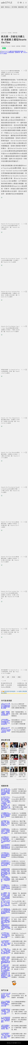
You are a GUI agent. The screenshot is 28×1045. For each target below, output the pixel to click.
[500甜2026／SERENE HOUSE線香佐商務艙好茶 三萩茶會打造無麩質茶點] (6, 863)
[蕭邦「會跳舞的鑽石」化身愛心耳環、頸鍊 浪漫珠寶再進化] (6, 714)
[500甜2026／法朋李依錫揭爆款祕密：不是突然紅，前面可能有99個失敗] (6, 831)
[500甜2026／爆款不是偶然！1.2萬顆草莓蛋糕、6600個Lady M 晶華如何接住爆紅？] (6, 839)
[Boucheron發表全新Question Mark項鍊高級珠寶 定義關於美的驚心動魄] (6, 706)
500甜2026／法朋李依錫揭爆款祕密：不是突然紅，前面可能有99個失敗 (19, 831)
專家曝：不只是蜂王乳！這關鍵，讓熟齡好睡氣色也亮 (4, 750)
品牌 (8, 677)
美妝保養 (21, 7)
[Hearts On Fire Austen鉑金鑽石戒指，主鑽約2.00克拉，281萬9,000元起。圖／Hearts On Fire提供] (14, 542)
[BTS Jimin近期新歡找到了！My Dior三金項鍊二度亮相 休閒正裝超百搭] (6, 730)
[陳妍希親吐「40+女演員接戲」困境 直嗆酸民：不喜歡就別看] (6, 879)
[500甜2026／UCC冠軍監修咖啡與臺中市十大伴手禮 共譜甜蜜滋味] (6, 887)
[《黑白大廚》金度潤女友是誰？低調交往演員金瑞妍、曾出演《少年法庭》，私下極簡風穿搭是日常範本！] (6, 967)
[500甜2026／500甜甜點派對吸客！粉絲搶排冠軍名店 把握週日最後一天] (6, 815)
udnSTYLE (4, 32)
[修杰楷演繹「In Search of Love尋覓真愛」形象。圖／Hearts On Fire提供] (14, 652)
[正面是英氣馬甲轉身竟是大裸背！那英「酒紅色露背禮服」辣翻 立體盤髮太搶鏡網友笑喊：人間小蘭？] (6, 871)
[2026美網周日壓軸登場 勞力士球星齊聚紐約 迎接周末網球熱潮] (6, 847)
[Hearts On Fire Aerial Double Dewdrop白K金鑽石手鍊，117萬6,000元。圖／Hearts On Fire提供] (14, 473)
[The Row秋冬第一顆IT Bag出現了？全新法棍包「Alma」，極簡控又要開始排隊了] (6, 903)
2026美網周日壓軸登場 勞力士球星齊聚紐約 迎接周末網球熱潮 (19, 847)
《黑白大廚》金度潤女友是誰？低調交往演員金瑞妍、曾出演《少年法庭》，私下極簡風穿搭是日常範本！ (18, 969)
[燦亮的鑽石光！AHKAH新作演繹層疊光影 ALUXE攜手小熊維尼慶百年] (6, 722)
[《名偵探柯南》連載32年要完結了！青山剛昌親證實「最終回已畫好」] (6, 1020)
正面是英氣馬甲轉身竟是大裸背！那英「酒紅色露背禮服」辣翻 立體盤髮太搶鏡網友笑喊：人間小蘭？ (19, 873)
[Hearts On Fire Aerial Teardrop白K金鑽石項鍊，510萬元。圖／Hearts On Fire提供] (14, 244)
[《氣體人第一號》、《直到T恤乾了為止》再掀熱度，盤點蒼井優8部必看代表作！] (6, 951)
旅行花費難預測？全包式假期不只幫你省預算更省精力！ (4, 762)
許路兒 (19, 677)
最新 (2, 7)
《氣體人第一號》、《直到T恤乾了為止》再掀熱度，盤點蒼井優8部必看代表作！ (19, 952)
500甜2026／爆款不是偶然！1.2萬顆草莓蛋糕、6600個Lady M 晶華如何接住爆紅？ (19, 840)
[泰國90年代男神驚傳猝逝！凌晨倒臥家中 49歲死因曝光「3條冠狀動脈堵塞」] (6, 975)
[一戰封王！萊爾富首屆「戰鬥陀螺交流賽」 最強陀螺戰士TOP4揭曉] (6, 807)
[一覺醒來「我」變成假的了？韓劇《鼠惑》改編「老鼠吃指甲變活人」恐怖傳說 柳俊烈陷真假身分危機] (6, 895)
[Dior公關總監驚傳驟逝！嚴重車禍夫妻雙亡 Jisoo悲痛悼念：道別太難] (6, 1004)
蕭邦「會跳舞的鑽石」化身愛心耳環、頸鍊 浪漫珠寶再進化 (19, 714)
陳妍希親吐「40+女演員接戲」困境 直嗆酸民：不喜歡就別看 (19, 879)
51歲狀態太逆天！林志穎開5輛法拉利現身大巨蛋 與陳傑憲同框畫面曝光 (19, 911)
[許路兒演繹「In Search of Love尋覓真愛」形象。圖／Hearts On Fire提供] (14, 351)
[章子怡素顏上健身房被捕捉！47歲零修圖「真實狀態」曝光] (6, 1028)
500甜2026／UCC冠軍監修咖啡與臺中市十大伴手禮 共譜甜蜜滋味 (18, 887)
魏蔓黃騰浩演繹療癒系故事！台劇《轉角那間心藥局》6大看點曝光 (18, 927)
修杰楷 (13, 677)
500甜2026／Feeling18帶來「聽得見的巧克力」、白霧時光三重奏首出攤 (18, 936)
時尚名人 (7, 7)
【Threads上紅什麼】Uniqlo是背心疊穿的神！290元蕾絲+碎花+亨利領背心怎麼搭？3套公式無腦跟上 (19, 801)
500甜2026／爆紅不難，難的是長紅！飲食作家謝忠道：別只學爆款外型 (19, 823)
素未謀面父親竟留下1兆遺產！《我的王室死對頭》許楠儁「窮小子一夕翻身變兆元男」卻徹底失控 (14, 774)
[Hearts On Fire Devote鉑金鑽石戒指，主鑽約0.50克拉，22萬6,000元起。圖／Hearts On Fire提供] (14, 438)
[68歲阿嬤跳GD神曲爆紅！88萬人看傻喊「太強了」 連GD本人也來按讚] (6, 1012)
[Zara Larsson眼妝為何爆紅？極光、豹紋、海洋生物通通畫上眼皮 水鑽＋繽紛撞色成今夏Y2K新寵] (6, 919)
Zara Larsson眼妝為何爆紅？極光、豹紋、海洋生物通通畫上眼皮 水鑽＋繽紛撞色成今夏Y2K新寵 (19, 920)
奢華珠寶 (15, 32)
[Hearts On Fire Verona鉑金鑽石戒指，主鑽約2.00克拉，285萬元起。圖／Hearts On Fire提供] (14, 507)
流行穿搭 (14, 7)
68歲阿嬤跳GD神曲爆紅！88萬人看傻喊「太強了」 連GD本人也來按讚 (19, 1011)
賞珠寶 (9, 32)
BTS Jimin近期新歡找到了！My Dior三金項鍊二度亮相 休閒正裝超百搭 (18, 730)
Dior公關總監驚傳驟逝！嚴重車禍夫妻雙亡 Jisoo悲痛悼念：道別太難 (19, 1004)
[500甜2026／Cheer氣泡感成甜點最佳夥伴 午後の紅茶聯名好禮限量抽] (6, 855)
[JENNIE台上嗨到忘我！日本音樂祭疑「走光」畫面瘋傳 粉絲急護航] (6, 996)
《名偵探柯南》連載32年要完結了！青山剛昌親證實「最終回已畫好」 (19, 1019)
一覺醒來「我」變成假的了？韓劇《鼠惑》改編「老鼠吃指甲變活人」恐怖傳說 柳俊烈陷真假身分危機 (19, 897)
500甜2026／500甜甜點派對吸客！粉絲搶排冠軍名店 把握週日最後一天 (18, 815)
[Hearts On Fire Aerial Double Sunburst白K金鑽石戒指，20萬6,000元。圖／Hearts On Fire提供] (14, 209)
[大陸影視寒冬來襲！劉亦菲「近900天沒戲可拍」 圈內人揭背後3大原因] (6, 943)
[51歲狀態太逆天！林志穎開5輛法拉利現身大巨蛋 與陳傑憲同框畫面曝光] (6, 911)
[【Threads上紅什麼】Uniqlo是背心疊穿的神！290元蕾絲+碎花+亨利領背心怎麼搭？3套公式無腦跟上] (6, 799)
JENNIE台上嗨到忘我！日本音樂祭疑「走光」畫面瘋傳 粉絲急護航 (18, 995)
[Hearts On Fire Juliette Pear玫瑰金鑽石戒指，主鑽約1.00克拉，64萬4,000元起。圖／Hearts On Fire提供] (14, 277)
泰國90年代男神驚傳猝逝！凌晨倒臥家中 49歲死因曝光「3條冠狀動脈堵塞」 (18, 976)
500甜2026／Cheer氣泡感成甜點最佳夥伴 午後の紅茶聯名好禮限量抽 (19, 855)
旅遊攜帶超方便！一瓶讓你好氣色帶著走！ (22, 762)
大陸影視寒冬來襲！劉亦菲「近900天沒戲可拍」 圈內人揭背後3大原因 (23, 774)
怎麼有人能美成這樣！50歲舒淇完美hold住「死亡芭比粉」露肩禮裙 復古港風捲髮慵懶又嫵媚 (19, 960)
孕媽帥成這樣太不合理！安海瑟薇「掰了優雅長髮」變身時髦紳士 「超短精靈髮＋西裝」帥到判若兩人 (13, 762)
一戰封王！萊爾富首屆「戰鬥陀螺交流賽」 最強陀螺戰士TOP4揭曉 (19, 807)
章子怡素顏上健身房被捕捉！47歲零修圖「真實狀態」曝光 (19, 1027)
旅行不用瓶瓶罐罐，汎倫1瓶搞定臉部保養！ (5, 774)
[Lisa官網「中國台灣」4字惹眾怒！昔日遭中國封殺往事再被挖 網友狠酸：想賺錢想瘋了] (6, 791)
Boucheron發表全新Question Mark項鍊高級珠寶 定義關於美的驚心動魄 (19, 707)
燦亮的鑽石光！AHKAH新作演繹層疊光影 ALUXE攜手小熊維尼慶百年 (19, 723)
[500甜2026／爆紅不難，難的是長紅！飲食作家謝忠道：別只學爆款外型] (6, 823)
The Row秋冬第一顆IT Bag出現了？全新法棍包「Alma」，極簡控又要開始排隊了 (18, 904)
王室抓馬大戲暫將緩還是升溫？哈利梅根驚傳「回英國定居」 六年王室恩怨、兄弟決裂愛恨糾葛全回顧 (13, 750)
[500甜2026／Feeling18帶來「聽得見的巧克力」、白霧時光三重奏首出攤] (6, 935)
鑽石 (3, 677)
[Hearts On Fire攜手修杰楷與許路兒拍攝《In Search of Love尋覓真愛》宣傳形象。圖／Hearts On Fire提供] (14, 60)
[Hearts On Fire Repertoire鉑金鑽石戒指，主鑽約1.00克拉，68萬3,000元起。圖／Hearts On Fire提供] (14, 396)
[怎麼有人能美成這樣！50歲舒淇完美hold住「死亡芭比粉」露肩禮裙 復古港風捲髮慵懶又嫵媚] (6, 959)
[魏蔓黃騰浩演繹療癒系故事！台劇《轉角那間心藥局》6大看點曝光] (6, 927)
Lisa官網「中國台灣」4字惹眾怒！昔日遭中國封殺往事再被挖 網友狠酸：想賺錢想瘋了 (19, 792)
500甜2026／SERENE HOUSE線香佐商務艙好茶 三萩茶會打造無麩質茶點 (19, 864)
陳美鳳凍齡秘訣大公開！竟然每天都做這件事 (22, 750)
